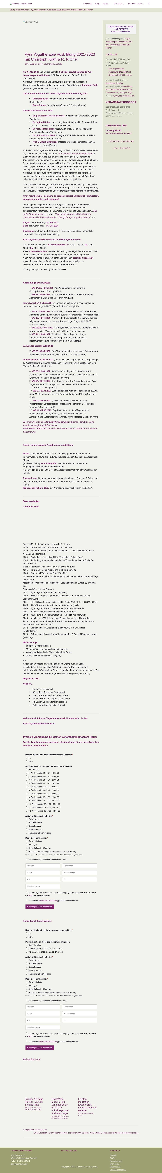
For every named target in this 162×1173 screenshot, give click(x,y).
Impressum (114, 1164)
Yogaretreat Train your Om (35, 1130)
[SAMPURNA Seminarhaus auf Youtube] (77, 1156)
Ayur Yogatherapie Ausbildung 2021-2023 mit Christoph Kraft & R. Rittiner (120, 72)
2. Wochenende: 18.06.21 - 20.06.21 (44, 776)
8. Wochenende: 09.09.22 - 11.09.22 (44, 797)
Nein (31, 761)
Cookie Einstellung (118, 1170)
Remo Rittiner (39, 105)
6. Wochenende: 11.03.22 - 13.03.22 (44, 790)
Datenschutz (115, 1167)
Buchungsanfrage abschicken (39, 906)
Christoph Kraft (112, 93)
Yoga (130, 93)
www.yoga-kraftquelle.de (123, 96)
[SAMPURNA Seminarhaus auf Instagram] (70, 1156)
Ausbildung (110, 83)
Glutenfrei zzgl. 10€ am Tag (40, 848)
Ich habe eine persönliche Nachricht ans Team (48, 859)
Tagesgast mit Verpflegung (40, 832)
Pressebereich (116, 1161)
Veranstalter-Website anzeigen (119, 133)
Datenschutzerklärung (48, 900)
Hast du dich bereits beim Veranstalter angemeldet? (49, 755)
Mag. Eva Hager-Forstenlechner (48, 115)
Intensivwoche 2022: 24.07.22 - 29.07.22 (46, 951)
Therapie (123, 93)
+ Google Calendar (120, 141)
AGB (30, 895)
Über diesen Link (32, 428)
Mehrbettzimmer (35, 829)
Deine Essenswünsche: (36, 838)
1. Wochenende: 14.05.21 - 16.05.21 (44, 772)
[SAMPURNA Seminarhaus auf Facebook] (63, 1156)
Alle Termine (34, 769)
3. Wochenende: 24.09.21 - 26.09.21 (44, 779)
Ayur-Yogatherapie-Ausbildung (119, 90)
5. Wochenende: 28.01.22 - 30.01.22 (44, 786)
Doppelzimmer (35, 826)
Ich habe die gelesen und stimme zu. (53, 900)
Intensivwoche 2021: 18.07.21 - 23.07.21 (46, 948)
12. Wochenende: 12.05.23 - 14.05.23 (44, 810)
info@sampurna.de (19, 1164)
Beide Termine (35, 945)
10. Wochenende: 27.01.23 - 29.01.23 (44, 804)
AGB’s (112, 1158)
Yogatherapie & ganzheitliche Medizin (73, 213)
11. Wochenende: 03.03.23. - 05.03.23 (45, 807)
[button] (149, 3)
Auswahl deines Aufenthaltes (39, 816)
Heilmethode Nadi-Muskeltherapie (40, 217)
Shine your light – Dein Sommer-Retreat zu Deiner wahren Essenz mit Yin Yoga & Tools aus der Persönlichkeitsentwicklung (86, 1133)
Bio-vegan (33, 844)
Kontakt (113, 1155)
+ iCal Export (120, 148)
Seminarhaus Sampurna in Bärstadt (75, 153)
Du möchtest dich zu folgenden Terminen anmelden (48, 766)
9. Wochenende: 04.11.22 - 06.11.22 (44, 800)
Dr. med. (37, 128)
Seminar (119, 83)
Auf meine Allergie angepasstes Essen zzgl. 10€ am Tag (52, 851)
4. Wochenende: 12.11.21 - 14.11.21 (44, 783)
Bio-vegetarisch (35, 841)
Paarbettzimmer (35, 822)
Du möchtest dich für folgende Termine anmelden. (47, 942)
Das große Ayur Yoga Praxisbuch (74, 217)
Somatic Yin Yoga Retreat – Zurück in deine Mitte (34, 1102)
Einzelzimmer (34, 819)
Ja (30, 758)
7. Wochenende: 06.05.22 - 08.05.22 (44, 793)
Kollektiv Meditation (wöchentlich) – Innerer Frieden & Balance (87, 1105)
